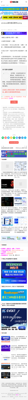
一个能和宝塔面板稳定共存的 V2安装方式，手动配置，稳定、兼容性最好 (7, 174)
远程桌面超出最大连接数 (7, 148)
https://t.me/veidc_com (17, 250)
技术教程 (3, 5)
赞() (15, 29)
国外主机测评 (14, 2)
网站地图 (9, 394)
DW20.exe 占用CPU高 (21, 148)
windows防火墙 (14, 142)
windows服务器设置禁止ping (11, 23)
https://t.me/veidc (11, 252)
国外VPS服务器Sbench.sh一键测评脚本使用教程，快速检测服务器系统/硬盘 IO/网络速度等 (7, 211)
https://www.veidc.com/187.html (16, 114)
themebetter (22, 393)
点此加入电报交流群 (8, 90)
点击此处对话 (9, 253)
